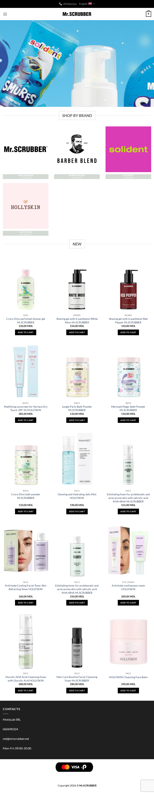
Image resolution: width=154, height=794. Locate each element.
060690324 (10, 729)
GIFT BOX (139, 775)
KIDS (100, 775)
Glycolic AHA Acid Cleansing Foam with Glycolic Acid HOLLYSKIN (25, 678)
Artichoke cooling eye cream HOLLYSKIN (128, 587)
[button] (5, 14)
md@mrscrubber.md (16, 738)
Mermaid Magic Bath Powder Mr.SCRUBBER (128, 408)
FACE (52, 775)
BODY (32, 775)
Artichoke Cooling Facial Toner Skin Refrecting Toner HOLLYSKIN (25, 587)
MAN (79, 775)
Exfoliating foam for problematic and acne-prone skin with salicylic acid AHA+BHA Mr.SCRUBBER (128, 498)
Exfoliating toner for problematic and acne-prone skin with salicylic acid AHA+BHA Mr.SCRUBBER (77, 589)
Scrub (43, 775)
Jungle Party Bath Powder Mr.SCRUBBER (77, 408)
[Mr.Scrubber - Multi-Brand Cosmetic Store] (77, 14)
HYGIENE (90, 775)
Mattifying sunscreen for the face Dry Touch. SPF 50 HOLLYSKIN (26, 408)
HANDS (70, 775)
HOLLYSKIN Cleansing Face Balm (128, 677)
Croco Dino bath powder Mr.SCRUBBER (25, 496)
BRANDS (14, 775)
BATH (60, 775)
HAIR (24, 775)
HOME (109, 775)
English (83, 3)
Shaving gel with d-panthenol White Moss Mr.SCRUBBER (77, 320)
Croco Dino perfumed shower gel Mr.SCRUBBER (25, 320)
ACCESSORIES (123, 775)
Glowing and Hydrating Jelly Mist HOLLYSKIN (77, 496)
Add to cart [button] (26, 332)
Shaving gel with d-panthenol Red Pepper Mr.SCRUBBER (128, 320)
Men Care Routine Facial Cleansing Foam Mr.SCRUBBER (77, 678)
